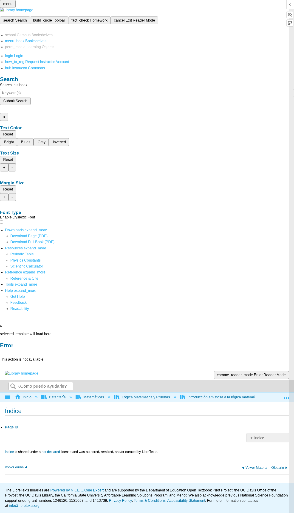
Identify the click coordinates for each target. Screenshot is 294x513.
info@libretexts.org (24, 505)
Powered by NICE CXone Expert (77, 490)
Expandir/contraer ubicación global (286, 395)
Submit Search (15, 101)
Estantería (57, 397)
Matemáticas (93, 397)
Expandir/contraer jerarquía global (10, 397)
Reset (8, 134)
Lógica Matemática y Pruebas (146, 397)
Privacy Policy (120, 500)
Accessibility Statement (186, 500)
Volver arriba (14, 467)
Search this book (13, 85)
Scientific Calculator (26, 266)
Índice (259, 438)
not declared (51, 452)
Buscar (13, 386)
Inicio (27, 397)
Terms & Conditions (150, 500)
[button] (18, 302)
